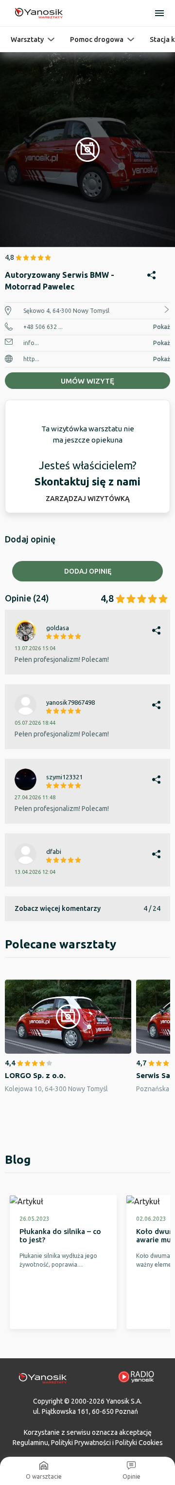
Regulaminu (30, 1442)
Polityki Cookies (139, 1442)
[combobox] (87, 682)
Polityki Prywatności (81, 1442)
